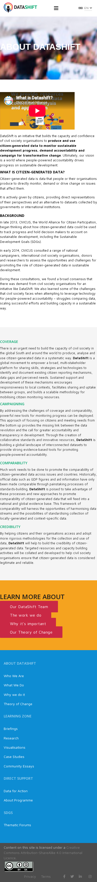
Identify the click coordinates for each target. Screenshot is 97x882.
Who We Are (14, 676)
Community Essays (19, 766)
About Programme (18, 800)
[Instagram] (90, 876)
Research (11, 738)
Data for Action (16, 791)
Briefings (11, 728)
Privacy (30, 876)
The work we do (25, 615)
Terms (46, 876)
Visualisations (14, 747)
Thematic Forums (17, 825)
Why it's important (28, 623)
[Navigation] (56, 8)
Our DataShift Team (29, 606)
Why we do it (14, 694)
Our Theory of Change (31, 632)
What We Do (14, 685)
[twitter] (72, 876)
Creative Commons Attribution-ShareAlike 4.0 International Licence (43, 852)
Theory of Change (18, 704)
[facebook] (64, 876)
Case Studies (14, 756)
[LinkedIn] (80, 876)
